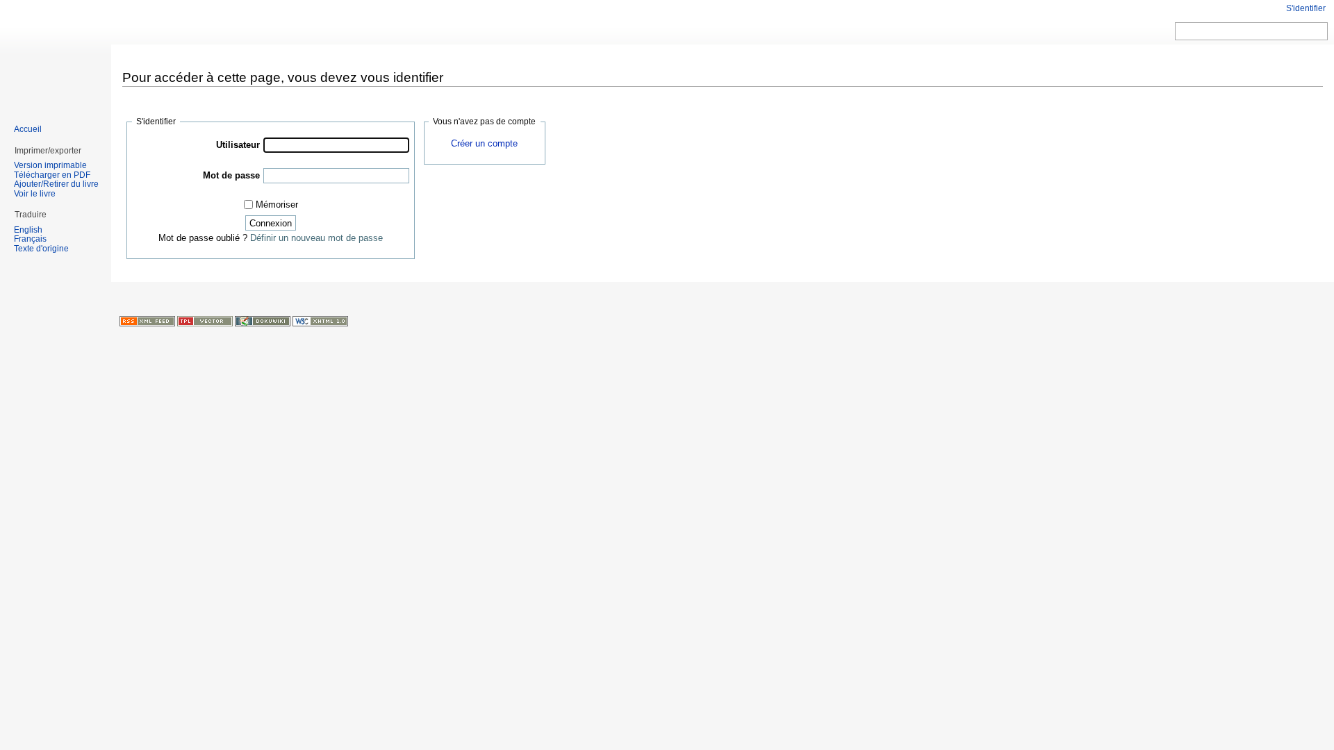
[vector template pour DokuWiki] (205, 320)
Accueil (28, 129)
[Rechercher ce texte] (1317, 32)
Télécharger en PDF (52, 175)
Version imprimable (50, 165)
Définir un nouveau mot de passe (316, 238)
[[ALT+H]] (55, 55)
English (28, 230)
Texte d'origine (41, 248)
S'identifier (1306, 8)
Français (30, 239)
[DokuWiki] (262, 320)
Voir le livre (35, 194)
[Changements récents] (147, 320)
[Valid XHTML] (320, 320)
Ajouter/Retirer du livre (56, 184)
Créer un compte (484, 143)
